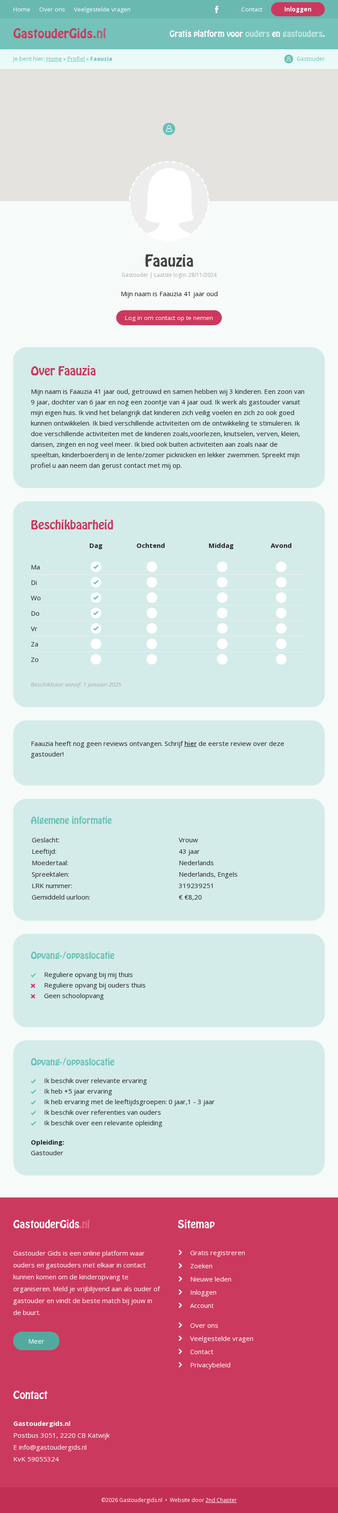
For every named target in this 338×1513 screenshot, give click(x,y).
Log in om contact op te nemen (169, 318)
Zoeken (201, 1265)
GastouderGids (59, 33)
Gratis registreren (217, 1252)
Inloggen (298, 9)
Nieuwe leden (210, 1278)
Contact (251, 9)
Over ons (52, 9)
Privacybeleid (210, 1364)
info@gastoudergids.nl (53, 1447)
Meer (36, 1341)
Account (202, 1305)
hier (190, 743)
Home (21, 9)
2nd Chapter (221, 1500)
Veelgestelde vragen (102, 9)
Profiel (76, 58)
